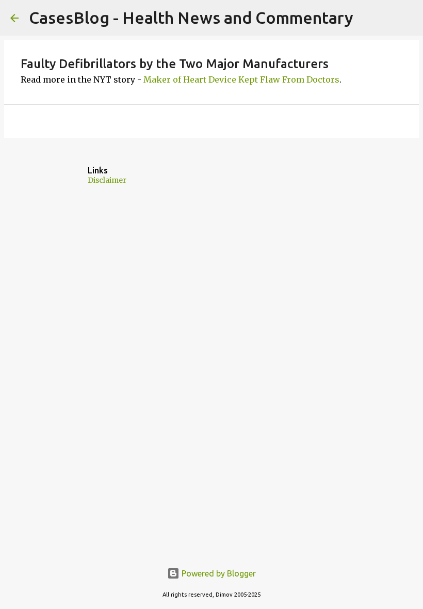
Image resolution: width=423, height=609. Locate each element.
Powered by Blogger (218, 573)
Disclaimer (107, 180)
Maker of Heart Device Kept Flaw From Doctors (241, 79)
